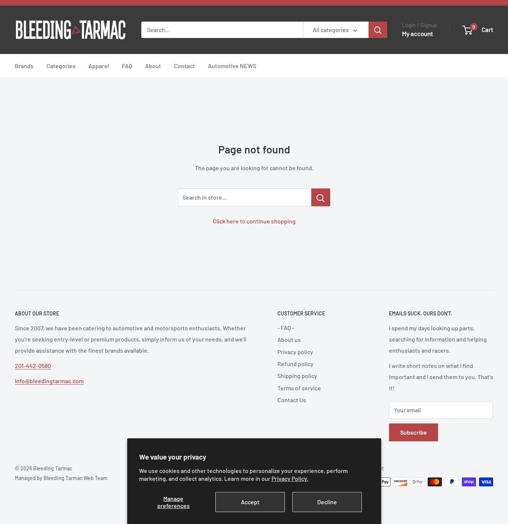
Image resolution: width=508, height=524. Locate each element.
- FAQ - (285, 327)
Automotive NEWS (232, 65)
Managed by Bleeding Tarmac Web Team (61, 478)
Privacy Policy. (289, 478)
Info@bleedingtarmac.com (49, 380)
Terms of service (299, 387)
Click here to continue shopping (254, 221)
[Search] (378, 30)
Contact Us (291, 399)
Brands (24, 65)
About (153, 65)
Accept (250, 501)
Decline (327, 501)
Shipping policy (297, 375)
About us (289, 339)
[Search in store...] (320, 197)
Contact (184, 65)
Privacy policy (295, 351)
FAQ (127, 65)
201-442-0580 (33, 365)
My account (417, 33)
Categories (60, 65)
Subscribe (413, 432)
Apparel (99, 65)
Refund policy (295, 363)
